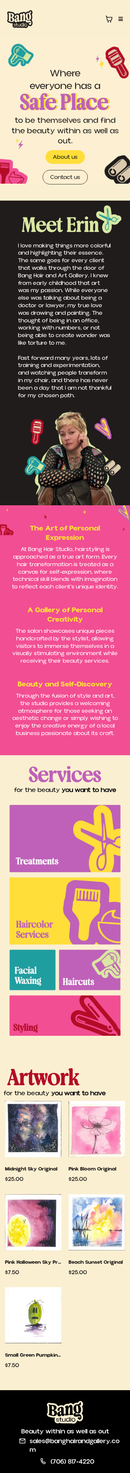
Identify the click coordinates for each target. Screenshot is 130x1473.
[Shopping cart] (109, 19)
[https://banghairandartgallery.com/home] (19, 19)
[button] (119, 19)
